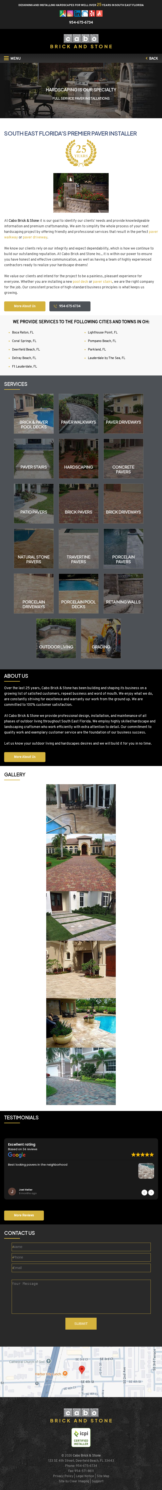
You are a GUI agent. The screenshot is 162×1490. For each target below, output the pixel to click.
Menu (15, 58)
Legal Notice (85, 1476)
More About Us (25, 306)
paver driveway (35, 237)
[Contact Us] (81, 1372)
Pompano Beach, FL (102, 341)
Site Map (103, 1476)
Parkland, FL (97, 350)
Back (153, 58)
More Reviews (24, 1216)
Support (98, 1481)
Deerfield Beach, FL (26, 350)
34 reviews (30, 1149)
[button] (151, 1193)
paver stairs (102, 282)
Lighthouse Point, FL (103, 333)
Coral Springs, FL (24, 341)
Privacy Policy (63, 1476)
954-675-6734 (81, 22)
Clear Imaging (79, 1481)
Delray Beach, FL (24, 358)
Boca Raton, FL (23, 333)
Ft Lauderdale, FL (24, 367)
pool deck (80, 282)
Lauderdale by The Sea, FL (106, 358)
